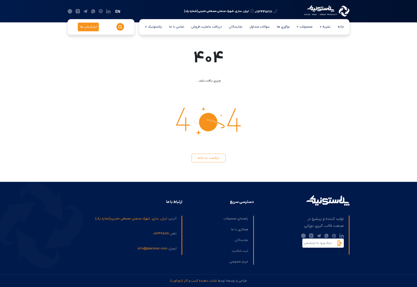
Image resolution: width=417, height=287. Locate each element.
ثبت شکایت (240, 251)
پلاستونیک (155, 27)
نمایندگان (235, 27)
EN (117, 11)
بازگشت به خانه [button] (209, 158)
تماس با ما (176, 27)
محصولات (306, 27)
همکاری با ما (239, 229)
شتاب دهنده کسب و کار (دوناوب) (193, 281)
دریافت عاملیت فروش (206, 27)
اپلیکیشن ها (88, 27)
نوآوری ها (283, 27)
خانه (341, 27)
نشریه (327, 27)
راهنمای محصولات (235, 218)
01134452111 (263, 11)
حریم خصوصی (239, 261)
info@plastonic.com (152, 248)
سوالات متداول (260, 27)
